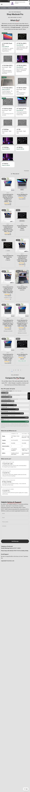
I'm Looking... (3, 7)
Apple (8, 192)
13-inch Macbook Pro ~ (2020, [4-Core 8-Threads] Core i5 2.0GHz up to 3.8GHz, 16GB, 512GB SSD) (8, 289)
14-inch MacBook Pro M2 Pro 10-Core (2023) (22, 227)
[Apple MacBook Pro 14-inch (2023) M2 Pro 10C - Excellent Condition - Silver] (8, 245)
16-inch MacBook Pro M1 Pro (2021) (22, 355)
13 (18, 370)
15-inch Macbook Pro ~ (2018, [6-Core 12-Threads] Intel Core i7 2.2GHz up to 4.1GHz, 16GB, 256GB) (8, 323)
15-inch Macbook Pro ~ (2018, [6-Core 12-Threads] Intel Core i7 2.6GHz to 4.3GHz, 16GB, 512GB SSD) (22, 323)
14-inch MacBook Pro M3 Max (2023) (22, 287)
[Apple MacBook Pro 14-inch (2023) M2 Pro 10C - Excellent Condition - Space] (22, 215)
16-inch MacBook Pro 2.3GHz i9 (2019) (22, 195)
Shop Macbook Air (21, 7)
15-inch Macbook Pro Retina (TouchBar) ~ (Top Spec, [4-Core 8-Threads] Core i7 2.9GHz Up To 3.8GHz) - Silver (8, 198)
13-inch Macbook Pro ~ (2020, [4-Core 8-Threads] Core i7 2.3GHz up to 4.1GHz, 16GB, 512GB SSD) (22, 258)
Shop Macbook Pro (12, 7)
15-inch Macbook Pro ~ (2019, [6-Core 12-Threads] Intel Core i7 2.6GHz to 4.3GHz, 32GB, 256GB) (8, 357)
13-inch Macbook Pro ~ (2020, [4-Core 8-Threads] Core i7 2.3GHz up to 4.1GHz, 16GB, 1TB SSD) (8, 228)
